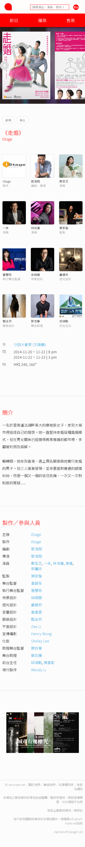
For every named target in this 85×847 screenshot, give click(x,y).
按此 (80, 810)
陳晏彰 (49, 662)
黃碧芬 (36, 583)
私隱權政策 (66, 784)
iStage (7, 139)
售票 (70, 20)
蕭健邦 (63, 274)
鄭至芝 (63, 181)
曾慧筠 (7, 274)
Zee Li (36, 626)
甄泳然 (7, 321)
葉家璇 (63, 228)
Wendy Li (38, 669)
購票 (42, 20)
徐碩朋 (35, 274)
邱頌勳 (63, 321)
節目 (14, 20)
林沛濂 (35, 228)
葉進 (69, 563)
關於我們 (34, 784)
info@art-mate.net (74, 821)
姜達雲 (36, 612)
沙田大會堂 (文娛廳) (30, 344)
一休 (6, 228)
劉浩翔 (35, 181)
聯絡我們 (49, 784)
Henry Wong (41, 633)
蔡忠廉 (35, 321)
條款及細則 (78, 786)
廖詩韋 (36, 648)
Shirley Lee (40, 641)
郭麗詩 (36, 568)
